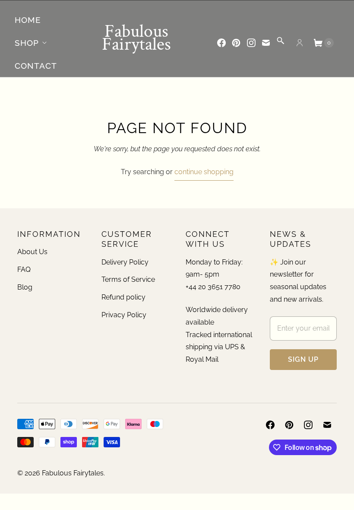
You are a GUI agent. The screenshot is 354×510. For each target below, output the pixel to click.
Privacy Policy (123, 315)
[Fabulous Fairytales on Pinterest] (236, 42)
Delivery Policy (125, 262)
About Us (32, 252)
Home (28, 20)
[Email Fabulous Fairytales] (266, 42)
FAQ (24, 269)
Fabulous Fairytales (73, 473)
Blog (24, 287)
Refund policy (123, 297)
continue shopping (204, 172)
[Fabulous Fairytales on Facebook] (221, 42)
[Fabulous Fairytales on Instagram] (251, 42)
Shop (27, 43)
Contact (36, 65)
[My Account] (299, 42)
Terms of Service (128, 279)
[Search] (280, 43)
